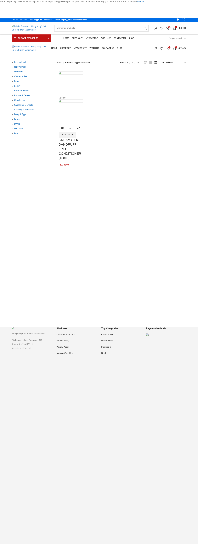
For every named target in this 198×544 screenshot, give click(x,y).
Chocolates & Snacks (23, 105)
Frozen (17, 119)
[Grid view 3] (150, 63)
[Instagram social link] (183, 19)
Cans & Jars (19, 100)
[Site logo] (30, 28)
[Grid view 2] (145, 63)
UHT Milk (18, 129)
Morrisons (18, 72)
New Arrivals (20, 67)
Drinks (17, 124)
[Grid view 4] (155, 63)
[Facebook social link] (177, 19)
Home (59, 63)
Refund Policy (62, 341)
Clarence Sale (107, 335)
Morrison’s (106, 347)
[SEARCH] (145, 28)
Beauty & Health (21, 91)
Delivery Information (65, 335)
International (20, 62)
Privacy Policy (62, 347)
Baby (16, 81)
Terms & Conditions (65, 353)
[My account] (156, 28)
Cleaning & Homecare (24, 110)
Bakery (17, 86)
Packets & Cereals (22, 96)
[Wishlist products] (162, 28)
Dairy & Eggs (20, 114)
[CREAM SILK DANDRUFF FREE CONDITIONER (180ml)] (71, 84)
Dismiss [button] (140, 2)
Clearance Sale (20, 76)
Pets (16, 134)
